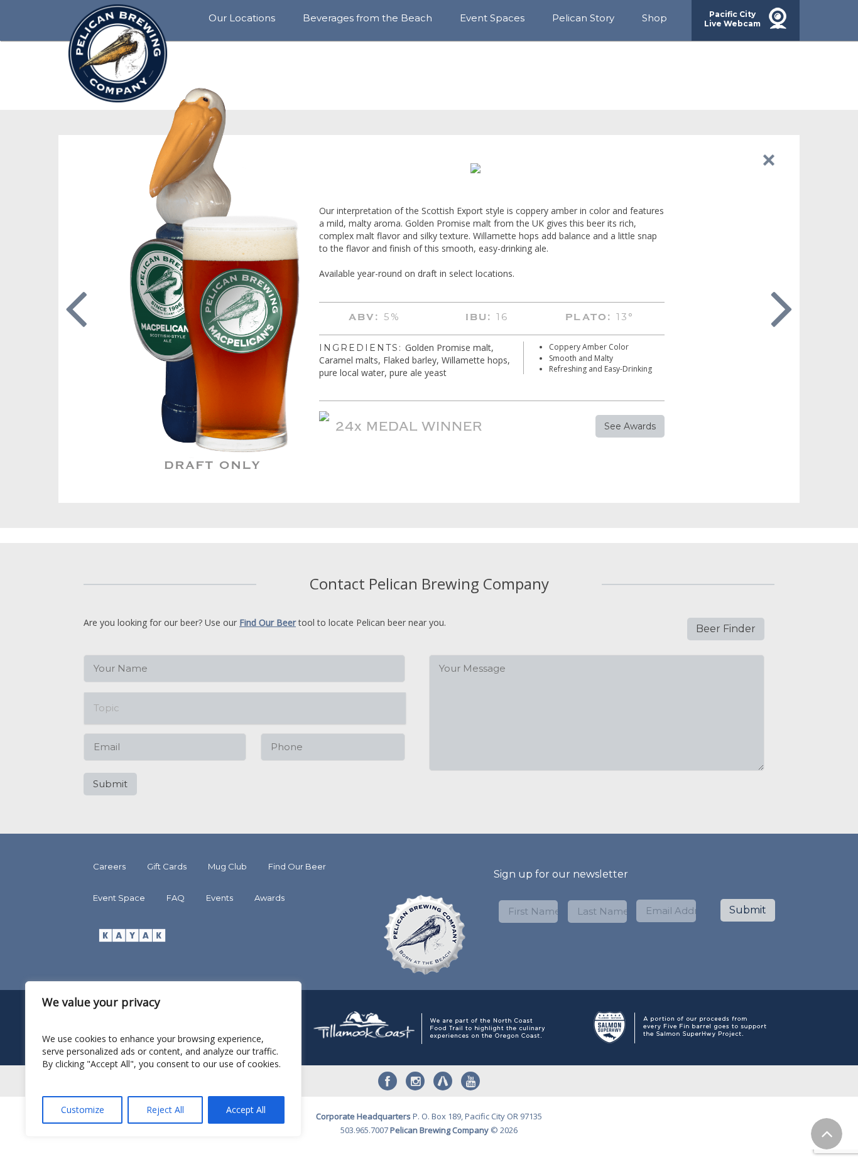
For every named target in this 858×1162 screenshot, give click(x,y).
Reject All (165, 1110)
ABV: (364, 317)
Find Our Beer (267, 622)
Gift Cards (167, 866)
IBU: (478, 317)
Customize (82, 1110)
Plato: (588, 317)
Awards (269, 898)
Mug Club (227, 866)
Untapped (442, 1081)
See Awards (630, 426)
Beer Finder (726, 629)
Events (219, 898)
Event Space (119, 898)
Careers (109, 866)
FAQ (175, 898)
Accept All (246, 1110)
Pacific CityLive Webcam (732, 18)
